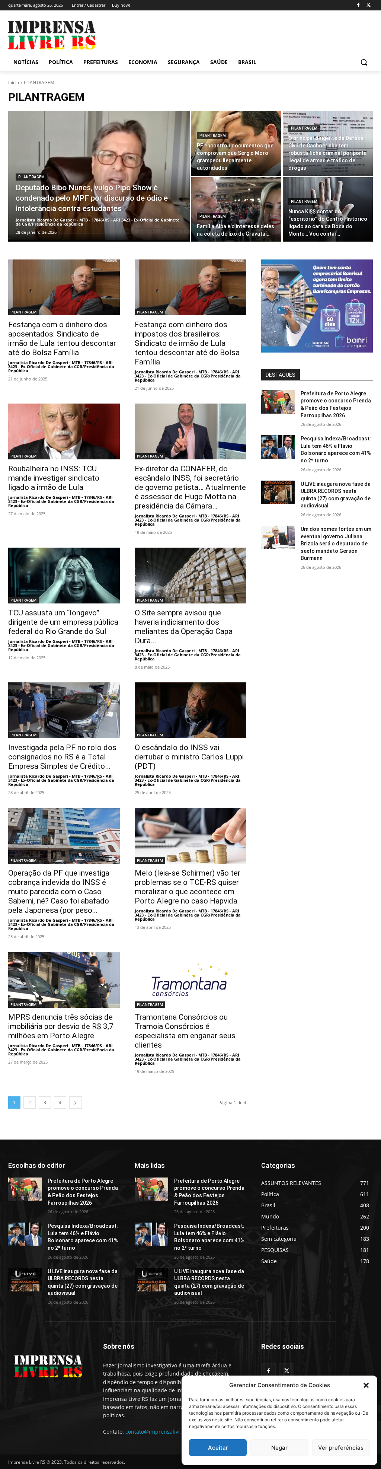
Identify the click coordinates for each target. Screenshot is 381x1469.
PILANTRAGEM (31, 177)
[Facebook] (358, 5)
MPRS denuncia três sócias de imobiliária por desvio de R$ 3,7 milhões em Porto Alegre (60, 1026)
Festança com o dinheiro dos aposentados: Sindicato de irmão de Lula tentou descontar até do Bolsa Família (62, 338)
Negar (279, 1447)
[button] (366, 1385)
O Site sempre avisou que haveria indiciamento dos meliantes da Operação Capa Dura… (184, 626)
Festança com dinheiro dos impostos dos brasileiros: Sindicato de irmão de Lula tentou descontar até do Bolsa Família (187, 343)
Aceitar (218, 1447)
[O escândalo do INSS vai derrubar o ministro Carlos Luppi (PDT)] (190, 710)
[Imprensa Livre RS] (52, 35)
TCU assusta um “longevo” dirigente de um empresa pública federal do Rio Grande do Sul (63, 622)
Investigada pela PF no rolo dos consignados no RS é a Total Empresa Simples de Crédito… (62, 757)
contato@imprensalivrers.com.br (166, 1431)
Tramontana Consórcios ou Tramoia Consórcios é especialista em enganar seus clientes (185, 1031)
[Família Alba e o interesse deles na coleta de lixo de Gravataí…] (236, 209)
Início (13, 82)
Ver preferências (341, 1447)
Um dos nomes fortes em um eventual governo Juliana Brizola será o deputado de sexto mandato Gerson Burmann (336, 543)
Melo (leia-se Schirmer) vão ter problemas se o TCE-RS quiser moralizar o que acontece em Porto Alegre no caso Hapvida (187, 887)
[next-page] (75, 1102)
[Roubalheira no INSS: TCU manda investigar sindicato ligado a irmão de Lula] (64, 431)
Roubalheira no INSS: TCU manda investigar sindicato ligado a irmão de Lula (53, 478)
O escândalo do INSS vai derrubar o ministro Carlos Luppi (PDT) (189, 757)
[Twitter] (368, 5)
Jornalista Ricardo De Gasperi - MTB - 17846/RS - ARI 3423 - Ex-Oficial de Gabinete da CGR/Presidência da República (61, 366)
